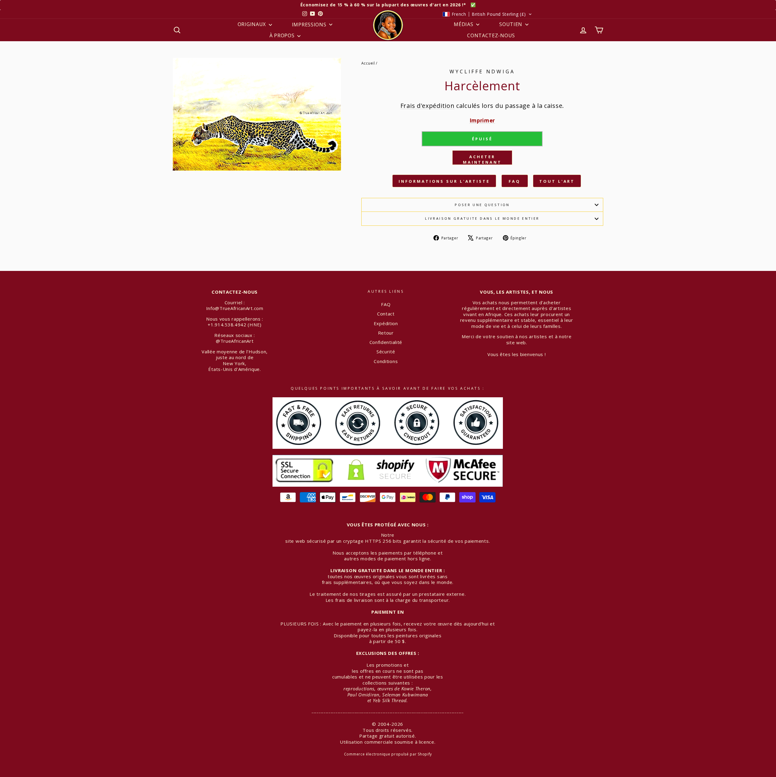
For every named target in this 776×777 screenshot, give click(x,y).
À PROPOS (282, 35)
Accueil (368, 63)
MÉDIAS (464, 24)
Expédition (386, 323)
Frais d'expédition (427, 106)
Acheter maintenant (482, 159)
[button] (487, 14)
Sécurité (385, 351)
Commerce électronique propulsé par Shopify (388, 754)
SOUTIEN (511, 24)
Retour (386, 333)
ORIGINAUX (252, 24)
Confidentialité (386, 342)
